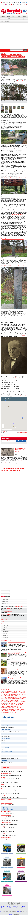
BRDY (2, 694)
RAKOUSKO (17, 709)
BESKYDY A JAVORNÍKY (7, 701)
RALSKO (16, 691)
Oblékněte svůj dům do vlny (6, 822)
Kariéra (11, 912)
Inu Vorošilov (3, 777)
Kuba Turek (5, 462)
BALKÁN (9, 712)
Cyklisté (13, 16)
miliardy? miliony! (4, 792)
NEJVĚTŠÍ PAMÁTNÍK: (13, 239)
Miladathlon (4, 742)
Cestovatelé (3, 907)
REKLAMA (23, 4)
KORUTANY (4, 712)
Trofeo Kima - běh (5, 725)
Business (18, 907)
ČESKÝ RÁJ (15, 695)
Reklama (8, 912)
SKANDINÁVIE (10, 709)
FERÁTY (17, 2)
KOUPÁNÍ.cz (5, 627)
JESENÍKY (21, 698)
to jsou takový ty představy (6, 799)
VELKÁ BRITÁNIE (17, 704)
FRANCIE (10, 704)
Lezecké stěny (5, 637)
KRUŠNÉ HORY (22, 691)
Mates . (4, 431)
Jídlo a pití (7, 21)
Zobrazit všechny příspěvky (8, 809)
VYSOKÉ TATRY (8, 2)
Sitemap (10, 914)
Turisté (24, 16)
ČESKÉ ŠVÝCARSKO (6, 697)
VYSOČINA (12, 698)
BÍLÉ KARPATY (17, 701)
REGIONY (13, 2)
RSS (26, 912)
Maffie (23, 335)
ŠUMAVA (11, 691)
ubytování (8, 608)
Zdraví (2, 21)
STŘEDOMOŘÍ (4, 704)
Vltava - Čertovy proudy (6, 729)
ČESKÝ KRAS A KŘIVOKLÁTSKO (12, 694)
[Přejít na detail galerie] (14, 99)
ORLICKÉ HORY (5, 698)
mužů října (16, 377)
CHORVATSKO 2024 (6, 614)
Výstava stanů (4, 760)
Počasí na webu (5, 635)
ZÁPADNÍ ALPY (11, 710)
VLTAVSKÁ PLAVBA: (14, 265)
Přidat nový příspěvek (21, 440)
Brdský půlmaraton (5, 747)
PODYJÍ (17, 698)
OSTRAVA (23, 701)
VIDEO (3, 2)
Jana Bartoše (20, 80)
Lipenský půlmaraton (6, 738)
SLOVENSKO (4, 710)
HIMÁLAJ (3, 706)
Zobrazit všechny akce (7, 718)
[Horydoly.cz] (14, 11)
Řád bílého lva (23, 395)
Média (2, 909)
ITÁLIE (22, 709)
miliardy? (3, 795)
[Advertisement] (14, 35)
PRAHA (9, 692)
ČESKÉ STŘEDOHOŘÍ (12, 700)
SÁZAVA (6, 691)
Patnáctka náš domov (9, 177)
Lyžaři (9, 907)
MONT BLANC (15, 707)
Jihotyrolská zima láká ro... (6, 818)
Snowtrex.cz (4, 619)
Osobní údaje (16, 912)
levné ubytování (8, 611)
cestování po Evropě (18, 606)
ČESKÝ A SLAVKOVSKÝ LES (18, 692)
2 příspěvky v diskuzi (22, 464)
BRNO (2, 703)
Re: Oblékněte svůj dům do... (6, 811)
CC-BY (1, 911)
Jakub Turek (18, 911)
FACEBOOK (23, 2)
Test (23, 907)
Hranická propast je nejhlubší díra (12, 468)
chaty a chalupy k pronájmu (14, 609)
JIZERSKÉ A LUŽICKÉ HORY (19, 697)
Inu (1, 788)
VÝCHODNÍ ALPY (12, 703)
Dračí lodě (3, 720)
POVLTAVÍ (23, 694)
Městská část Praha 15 (20, 177)
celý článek (20, 460)
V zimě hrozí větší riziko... (5, 837)
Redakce (4, 912)
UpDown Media (22, 912)
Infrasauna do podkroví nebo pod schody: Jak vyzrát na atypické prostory (17, 669)
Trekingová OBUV (6, 631)
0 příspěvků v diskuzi (22, 432)
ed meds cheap (4, 769)
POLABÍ (10, 695)
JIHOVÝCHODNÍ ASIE (6, 707)
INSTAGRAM (8, 4)
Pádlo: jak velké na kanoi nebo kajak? (16, 661)
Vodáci (8, 16)
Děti (14, 907)
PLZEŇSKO (4, 700)
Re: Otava (3, 826)
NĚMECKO (3, 709)
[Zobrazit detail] (2, 108)
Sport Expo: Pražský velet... (6, 815)
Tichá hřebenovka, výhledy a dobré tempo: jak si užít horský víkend (17, 653)
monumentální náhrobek (17, 214)
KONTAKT (19, 4)
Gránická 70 (4, 756)
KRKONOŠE (4, 692)
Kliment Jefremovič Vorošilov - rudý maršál (20, 450)
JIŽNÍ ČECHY (4, 695)
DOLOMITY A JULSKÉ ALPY (12, 706)
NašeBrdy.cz (5, 629)
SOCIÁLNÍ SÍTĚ (5, 625)
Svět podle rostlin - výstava (7, 751)
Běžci (19, 16)
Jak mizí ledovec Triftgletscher (11, 470)
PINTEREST (14, 4)
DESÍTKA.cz (5, 633)
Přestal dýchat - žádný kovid (6, 803)
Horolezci (3, 16)
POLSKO (21, 707)
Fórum (5, 808)
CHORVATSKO (19, 710)
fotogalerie (5, 104)
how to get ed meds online (6, 773)
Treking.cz (3, 621)
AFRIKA (14, 712)
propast (2, 784)
